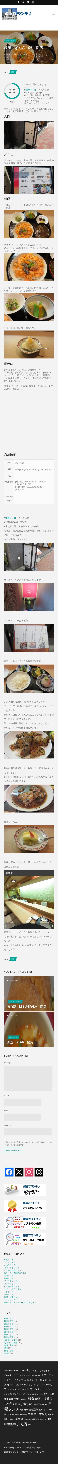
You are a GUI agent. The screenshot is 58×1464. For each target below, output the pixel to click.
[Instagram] (29, 1172)
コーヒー (49, 1380)
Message (7, 1063)
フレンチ (35, 1389)
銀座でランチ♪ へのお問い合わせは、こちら (25, 1451)
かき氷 (46, 1370)
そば (16, 1375)
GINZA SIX (17, 1371)
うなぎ (40, 1371)
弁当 (31, 1404)
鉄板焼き (35, 1419)
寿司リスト (8, 1275)
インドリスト (9, 1292)
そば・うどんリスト (12, 1267)
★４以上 (27, 1370)
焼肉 (23, 1419)
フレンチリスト (10, 1284)
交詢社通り (23, 1399)
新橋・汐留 (8, 1350)
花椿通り (28, 1419)
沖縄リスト (8, 1278)
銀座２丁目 (13, 1037)
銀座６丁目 (8, 1332)
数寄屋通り (44, 1404)
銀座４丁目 (8, 1326)
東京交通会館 (14, 1414)
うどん (35, 1371)
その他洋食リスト (11, 1286)
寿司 (25, 1404)
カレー (19, 1379)
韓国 (29, 1424)
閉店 (13, 72)
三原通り (45, 1394)
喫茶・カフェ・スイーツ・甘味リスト (20, 1302)
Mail (6, 1111)
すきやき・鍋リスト (12, 1270)
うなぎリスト (9, 1262)
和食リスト (8, 1259)
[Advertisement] (29, 421)
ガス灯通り (27, 1380)
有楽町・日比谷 (10, 1340)
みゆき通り (37, 1375)
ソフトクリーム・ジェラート (34, 1385)
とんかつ (29, 1375)
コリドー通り (37, 1379)
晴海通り (33, 1409)
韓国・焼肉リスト (11, 1297)
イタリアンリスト (11, 1281)
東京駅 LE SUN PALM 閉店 (26, 1006)
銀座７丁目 (10, 41)
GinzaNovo (8, 1371)
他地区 (7, 1353)
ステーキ (20, 1384)
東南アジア (23, 1414)
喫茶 (38, 1399)
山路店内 (9, 873)
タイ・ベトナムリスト (13, 1289)
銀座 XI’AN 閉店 (20, 1042)
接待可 (37, 1404)
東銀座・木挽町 (37, 1414)
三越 (52, 1394)
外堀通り (18, 1404)
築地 (6, 1348)
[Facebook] (9, 1172)
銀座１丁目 (8, 1318)
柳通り (12, 1419)
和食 (31, 1399)
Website (7, 1125)
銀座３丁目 (8, 1324)
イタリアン (47, 1374)
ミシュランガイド (11, 1394)
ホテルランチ (46, 1389)
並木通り (8, 1399)
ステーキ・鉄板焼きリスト (15, 1273)
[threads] (39, 1172)
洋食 (18, 1419)
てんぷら (21, 1375)
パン (27, 1389)
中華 (16, 1398)
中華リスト (8, 1294)
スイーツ (10, 1384)
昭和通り (24, 1409)
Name (6, 1096)
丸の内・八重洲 (15, 1001)
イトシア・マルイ (10, 1380)
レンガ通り (32, 1394)
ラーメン (23, 1393)
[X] (19, 1172)
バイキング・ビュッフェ (15, 1389)
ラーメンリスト (10, 1300)
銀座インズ (44, 1419)
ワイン (39, 1394)
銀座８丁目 (8, 1337)
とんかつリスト (10, 1265)
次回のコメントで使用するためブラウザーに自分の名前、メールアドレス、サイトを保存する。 (28, 1143)
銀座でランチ (12, 54)
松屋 (50, 1414)
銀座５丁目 (8, 1329)
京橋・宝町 (8, 1345)
